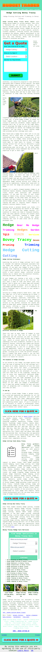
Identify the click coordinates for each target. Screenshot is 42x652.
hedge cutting (13, 521)
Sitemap (4, 635)
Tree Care (26, 617)
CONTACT (31, 9)
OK (32, 651)
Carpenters (17, 617)
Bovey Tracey (28, 416)
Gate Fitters (7, 617)
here (12, 526)
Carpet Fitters (18, 615)
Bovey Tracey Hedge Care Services (16, 530)
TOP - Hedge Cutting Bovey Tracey (14, 612)
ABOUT (26, 9)
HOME (19, 9)
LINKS (22, 9)
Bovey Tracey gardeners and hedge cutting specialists (30, 445)
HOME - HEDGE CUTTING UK (21, 631)
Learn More (23, 651)
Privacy (37, 635)
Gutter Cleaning (31, 615)
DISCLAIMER (37, 9)
